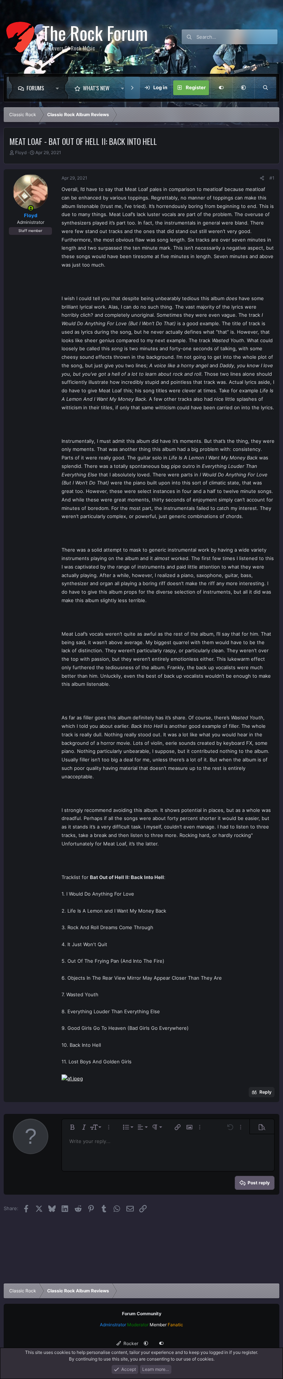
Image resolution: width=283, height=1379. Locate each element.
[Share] (262, 178)
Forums (35, 88)
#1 (272, 178)
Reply (265, 1092)
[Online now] (31, 208)
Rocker (130, 1343)
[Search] (265, 88)
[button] (59, 88)
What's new (96, 88)
